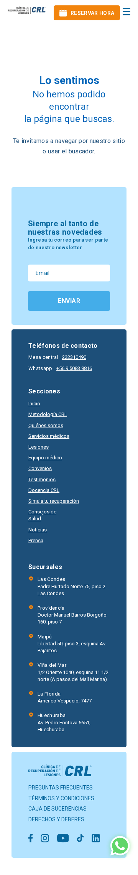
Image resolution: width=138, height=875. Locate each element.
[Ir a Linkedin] (96, 839)
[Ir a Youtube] (63, 839)
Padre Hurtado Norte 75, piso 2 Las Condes (71, 586)
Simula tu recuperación (53, 501)
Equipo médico (45, 458)
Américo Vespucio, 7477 (65, 697)
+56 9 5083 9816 (74, 368)
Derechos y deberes (56, 819)
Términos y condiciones (61, 798)
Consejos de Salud (42, 515)
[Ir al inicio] (27, 12)
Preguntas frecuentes (60, 788)
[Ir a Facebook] (30, 839)
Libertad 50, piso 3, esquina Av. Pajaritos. (72, 643)
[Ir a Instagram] (45, 839)
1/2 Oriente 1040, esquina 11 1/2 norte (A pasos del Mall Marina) (73, 672)
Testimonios (42, 479)
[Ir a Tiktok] (80, 839)
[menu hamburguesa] (126, 11)
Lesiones (38, 447)
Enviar (69, 300)
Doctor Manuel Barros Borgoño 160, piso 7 (72, 615)
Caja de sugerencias (57, 809)
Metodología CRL (47, 414)
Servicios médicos (48, 436)
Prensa (35, 540)
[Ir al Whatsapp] (120, 846)
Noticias (37, 530)
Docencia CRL (43, 490)
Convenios (40, 468)
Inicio (34, 403)
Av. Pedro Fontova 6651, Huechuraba (64, 722)
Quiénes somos (45, 425)
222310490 (74, 357)
